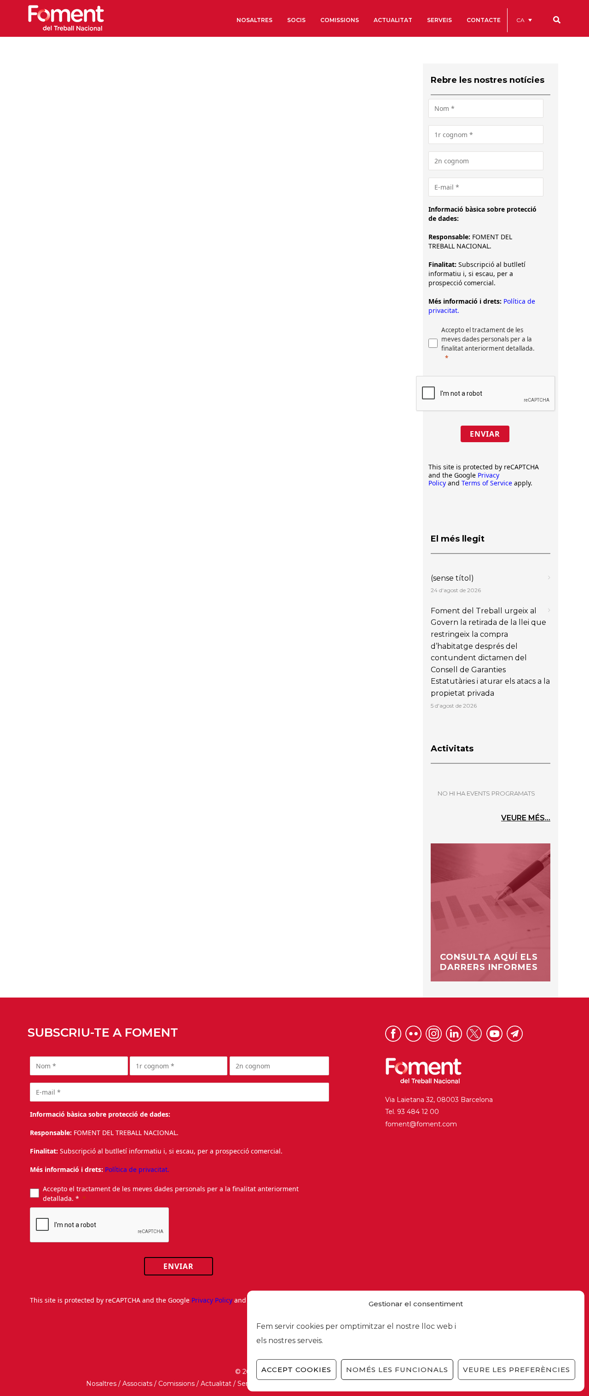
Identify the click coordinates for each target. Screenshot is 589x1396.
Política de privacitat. (137, 1169)
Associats (137, 1383)
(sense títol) (452, 578)
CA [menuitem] (520, 20)
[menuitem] (524, 20)
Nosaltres (101, 1383)
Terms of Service (487, 483)
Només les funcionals (397, 1369)
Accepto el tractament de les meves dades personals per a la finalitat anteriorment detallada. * (171, 1193)
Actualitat (216, 1383)
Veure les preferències (516, 1369)
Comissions (176, 1383)
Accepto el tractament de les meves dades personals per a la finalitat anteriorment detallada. (488, 339)
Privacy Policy (211, 1300)
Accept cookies (296, 1369)
